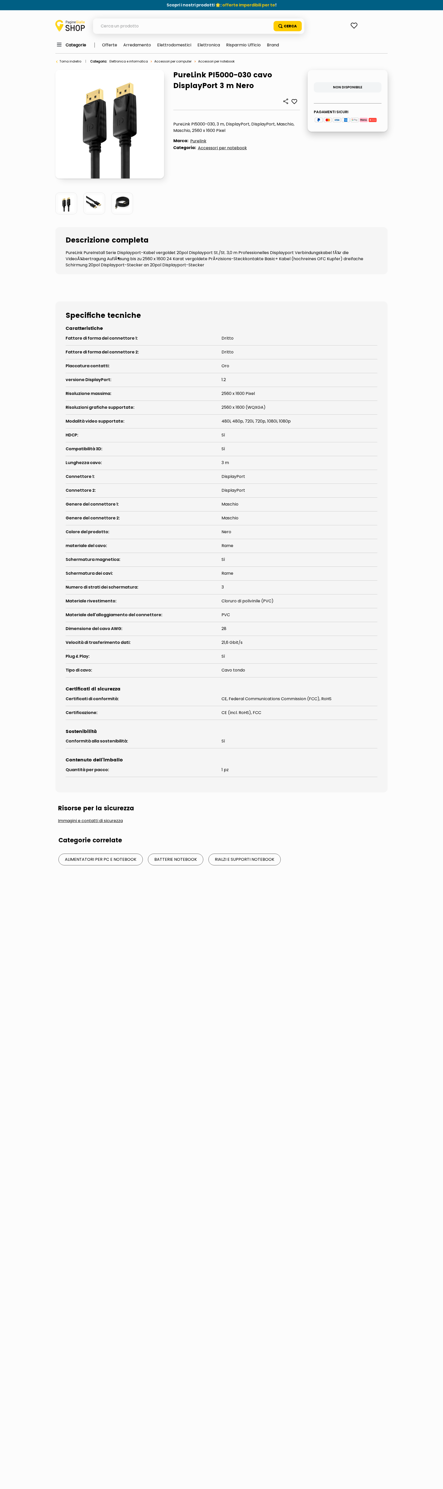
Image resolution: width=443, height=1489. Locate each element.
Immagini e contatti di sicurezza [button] (90, 821)
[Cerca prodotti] (288, 26)
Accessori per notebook (216, 61)
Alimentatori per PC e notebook (100, 859)
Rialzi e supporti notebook (244, 859)
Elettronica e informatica (128, 61)
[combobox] (198, 26)
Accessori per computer (173, 61)
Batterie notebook (175, 859)
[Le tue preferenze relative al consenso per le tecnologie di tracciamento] (434, 1480)
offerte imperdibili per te (248, 5)
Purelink (198, 141)
